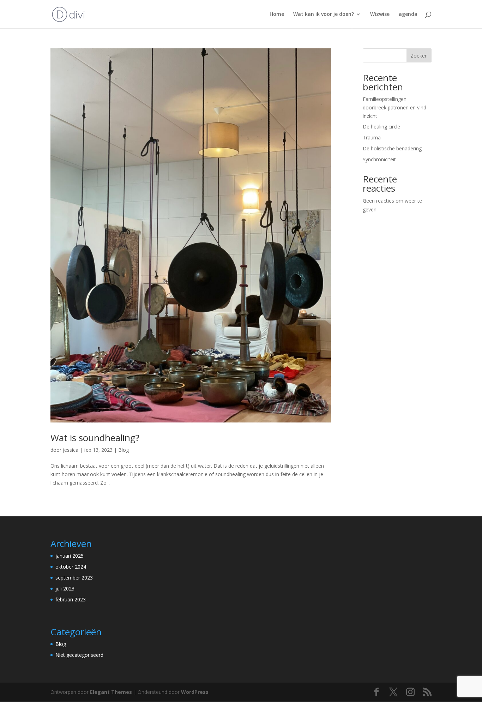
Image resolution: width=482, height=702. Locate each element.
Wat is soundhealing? (94, 437)
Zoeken (419, 55)
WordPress (195, 692)
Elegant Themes (111, 692)
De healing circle (381, 126)
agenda (408, 14)
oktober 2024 (70, 566)
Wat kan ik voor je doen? (323, 14)
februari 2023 (70, 599)
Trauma (372, 137)
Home (277, 14)
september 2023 (74, 577)
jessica (70, 449)
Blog (123, 449)
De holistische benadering (392, 148)
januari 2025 (69, 555)
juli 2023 (64, 588)
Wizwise (380, 14)
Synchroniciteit (379, 159)
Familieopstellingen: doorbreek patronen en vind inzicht (394, 107)
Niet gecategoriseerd (79, 655)
